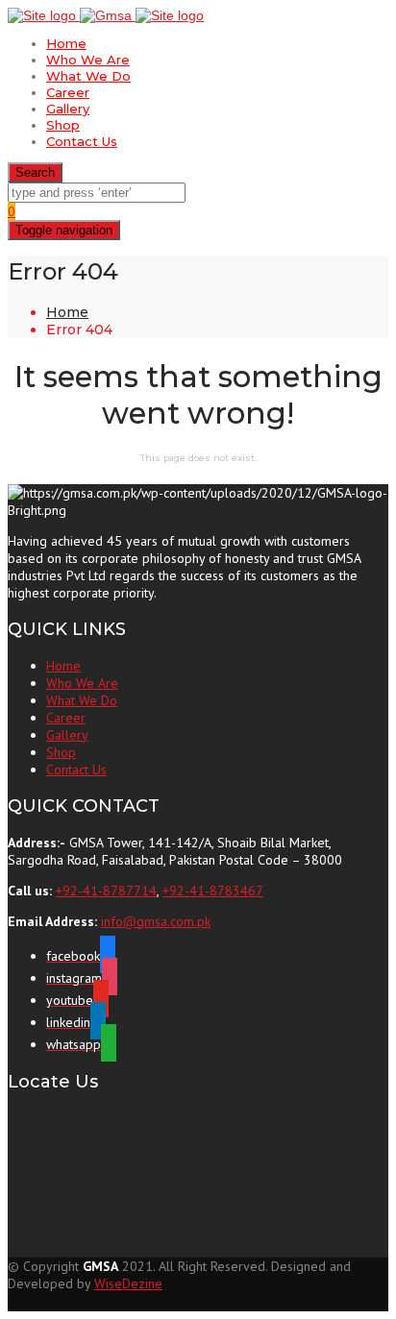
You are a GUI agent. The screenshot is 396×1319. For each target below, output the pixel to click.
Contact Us (81, 141)
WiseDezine (128, 1283)
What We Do (88, 76)
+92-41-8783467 (212, 890)
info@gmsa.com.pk (155, 921)
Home (66, 43)
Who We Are (88, 59)
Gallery (67, 108)
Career (67, 92)
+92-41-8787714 (106, 890)
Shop (63, 125)
